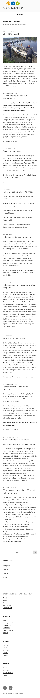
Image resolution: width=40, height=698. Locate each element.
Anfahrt (5, 598)
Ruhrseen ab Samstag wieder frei (18, 237)
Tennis (5, 578)
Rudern (5, 570)
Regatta (5, 653)
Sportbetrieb (7, 625)
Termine (6, 650)
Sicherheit (6, 628)
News (5, 600)
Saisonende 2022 (11, 34)
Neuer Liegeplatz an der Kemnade (18, 192)
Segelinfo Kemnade (12, 151)
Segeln (5, 574)
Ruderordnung (8, 630)
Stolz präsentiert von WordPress (13, 693)
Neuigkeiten (7, 566)
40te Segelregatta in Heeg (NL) (17, 439)
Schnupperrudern (9, 623)
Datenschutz (7, 608)
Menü (21, 14)
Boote (5, 648)
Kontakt (5, 603)
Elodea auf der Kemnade (14, 338)
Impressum (7, 605)
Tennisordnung (8, 673)
